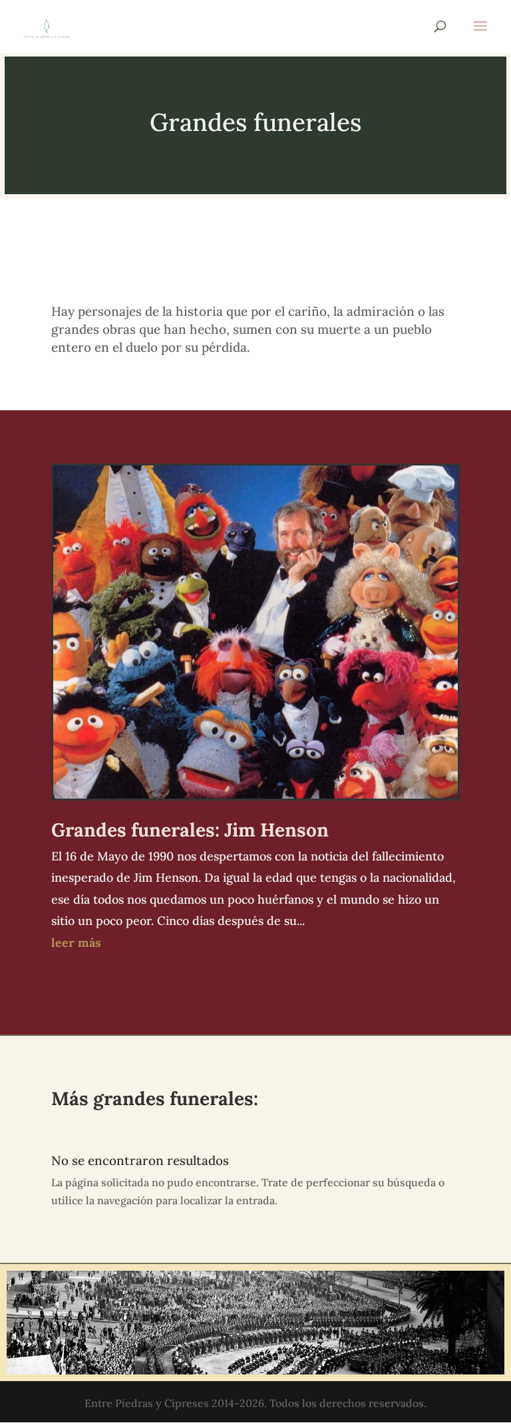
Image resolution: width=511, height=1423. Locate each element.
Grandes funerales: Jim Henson (190, 830)
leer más (76, 942)
